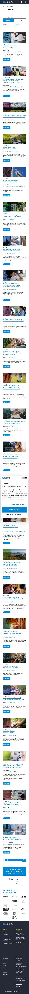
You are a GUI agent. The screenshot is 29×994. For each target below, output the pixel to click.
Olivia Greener (12, 670)
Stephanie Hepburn (13, 119)
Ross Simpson (12, 702)
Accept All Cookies (14, 509)
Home (4, 6)
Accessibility (19, 978)
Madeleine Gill (12, 357)
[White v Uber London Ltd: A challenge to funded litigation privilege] (14, 413)
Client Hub (5, 974)
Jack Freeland (12, 392)
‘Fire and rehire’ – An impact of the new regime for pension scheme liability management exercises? (13, 765)
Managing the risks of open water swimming (9, 147)
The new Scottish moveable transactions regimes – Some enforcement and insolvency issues (13, 285)
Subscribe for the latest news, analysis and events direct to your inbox (14, 881)
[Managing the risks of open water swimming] (14, 139)
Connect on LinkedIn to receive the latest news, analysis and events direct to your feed (14, 871)
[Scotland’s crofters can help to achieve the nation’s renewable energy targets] (14, 107)
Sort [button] (17, 26)
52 (14, 859)
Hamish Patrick (12, 289)
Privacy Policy (19, 958)
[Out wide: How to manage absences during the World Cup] (14, 658)
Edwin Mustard (6, 771)
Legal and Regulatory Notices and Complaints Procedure (21, 968)
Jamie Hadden (11, 51)
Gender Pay (18, 976)
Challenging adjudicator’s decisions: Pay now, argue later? (12, 632)
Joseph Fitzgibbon (13, 601)
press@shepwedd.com (8, 943)
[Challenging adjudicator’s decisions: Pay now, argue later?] (14, 623)
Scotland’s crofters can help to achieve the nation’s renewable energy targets (14, 116)
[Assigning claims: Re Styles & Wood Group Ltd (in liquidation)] (14, 829)
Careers (4, 969)
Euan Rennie (18, 51)
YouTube (6, 934)
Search (8, 20)
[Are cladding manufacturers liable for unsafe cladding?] (14, 172)
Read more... (6, 59)
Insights (4, 965)
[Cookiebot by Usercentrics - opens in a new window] (20, 478)
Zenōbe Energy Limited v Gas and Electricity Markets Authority (12, 249)
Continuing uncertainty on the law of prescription (10, 526)
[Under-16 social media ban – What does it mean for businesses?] (14, 589)
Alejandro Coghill (14, 86)
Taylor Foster (12, 809)
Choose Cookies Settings (17, 504)
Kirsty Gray (12, 637)
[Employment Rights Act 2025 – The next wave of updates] (14, 795)
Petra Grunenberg (13, 568)
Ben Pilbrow (11, 426)
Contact (5, 972)
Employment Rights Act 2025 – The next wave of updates (11, 803)
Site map (18, 986)
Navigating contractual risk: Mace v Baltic (10, 46)
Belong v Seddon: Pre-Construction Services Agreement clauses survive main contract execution (13, 80)
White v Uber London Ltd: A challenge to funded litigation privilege (14, 422)
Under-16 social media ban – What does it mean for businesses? (13, 598)
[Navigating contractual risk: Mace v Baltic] (14, 37)
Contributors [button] (6, 26)
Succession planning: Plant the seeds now (9, 731)
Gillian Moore (6, 809)
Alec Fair (11, 842)
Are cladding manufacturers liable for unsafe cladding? (11, 180)
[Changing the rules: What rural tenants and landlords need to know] (14, 690)
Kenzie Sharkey (12, 253)
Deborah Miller (13, 771)
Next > (24, 860)
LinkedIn (5, 932)
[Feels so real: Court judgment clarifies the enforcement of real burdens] (14, 207)
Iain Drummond (6, 86)
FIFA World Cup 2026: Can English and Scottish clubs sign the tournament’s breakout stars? (12, 387)
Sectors (4, 963)
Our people (5, 958)
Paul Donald (11, 461)
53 (17, 859)
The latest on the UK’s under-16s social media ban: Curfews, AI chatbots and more (12, 352)
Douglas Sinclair (12, 735)
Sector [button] (18, 24)
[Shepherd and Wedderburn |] (8, 2)
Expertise (5, 960)
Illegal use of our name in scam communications (20, 972)
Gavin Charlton (12, 324)
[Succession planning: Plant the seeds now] (14, 723)
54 (20, 859)
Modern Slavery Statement (19, 963)
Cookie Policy (19, 960)
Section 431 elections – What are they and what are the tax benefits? (13, 320)
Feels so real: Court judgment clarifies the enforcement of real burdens (14, 215)
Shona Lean (11, 219)
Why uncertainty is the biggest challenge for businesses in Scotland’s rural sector (12, 564)
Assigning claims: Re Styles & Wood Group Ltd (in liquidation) (12, 838)
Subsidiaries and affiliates (19, 983)
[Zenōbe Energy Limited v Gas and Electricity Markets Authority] (14, 241)
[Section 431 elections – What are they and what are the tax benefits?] (14, 311)
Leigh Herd (5, 51)
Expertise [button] (5, 24)
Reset (20, 20)
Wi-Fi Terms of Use (20, 980)
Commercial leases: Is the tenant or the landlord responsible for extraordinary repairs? (12, 456)
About (4, 967)
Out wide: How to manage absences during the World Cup (12, 666)
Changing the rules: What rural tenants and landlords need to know (13, 698)
